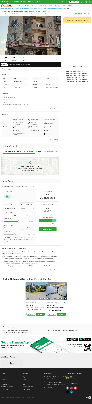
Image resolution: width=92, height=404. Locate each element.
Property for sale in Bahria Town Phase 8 (77, 75)
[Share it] (42, 298)
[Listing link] (36, 299)
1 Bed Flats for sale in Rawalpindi (75, 77)
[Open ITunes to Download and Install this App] (72, 340)
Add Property (26, 389)
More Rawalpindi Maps (51, 151)
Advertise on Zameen (7, 386)
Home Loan (79, 13)
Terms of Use (4, 389)
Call (41, 314)
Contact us (4, 379)
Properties (7, 1)
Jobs (2, 382)
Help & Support (5, 384)
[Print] (85, 13)
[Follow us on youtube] (76, 389)
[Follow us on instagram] (72, 389)
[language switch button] (82, 2)
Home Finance (25, 64)
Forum (24, 382)
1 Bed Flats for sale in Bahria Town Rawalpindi (77, 79)
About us (3, 377)
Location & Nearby (14, 64)
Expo (24, 384)
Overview (4, 64)
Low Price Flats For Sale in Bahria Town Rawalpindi (62, 330)
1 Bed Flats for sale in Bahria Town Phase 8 (77, 81)
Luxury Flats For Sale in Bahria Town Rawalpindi (16, 330)
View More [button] (53, 139)
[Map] (40, 298)
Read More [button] (53, 109)
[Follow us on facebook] (68, 389)
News (24, 379)
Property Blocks (19, 1)
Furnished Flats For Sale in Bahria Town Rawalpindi (17, 332)
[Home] (2, 2)
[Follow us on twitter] (68, 393)
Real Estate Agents (28, 386)
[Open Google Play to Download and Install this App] (85, 340)
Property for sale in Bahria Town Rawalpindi (77, 73)
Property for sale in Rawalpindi (74, 71)
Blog (24, 377)
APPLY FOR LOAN (47, 229)
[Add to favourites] (44, 298)
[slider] (15, 215)
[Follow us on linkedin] (72, 393)
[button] (27, 204)
